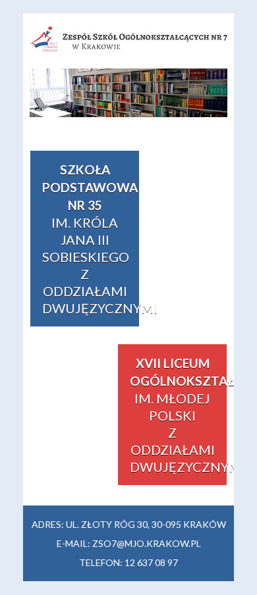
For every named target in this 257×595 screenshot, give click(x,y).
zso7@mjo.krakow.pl (146, 543)
